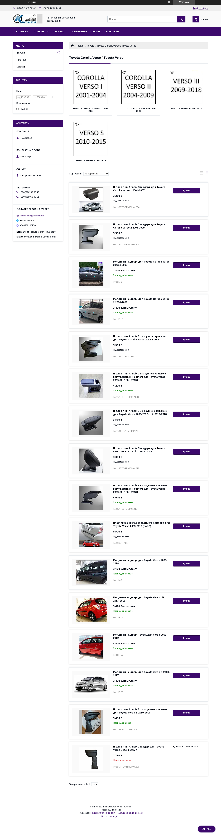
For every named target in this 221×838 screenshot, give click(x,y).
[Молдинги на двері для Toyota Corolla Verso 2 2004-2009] (91, 274)
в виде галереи (201, 173)
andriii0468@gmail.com (32, 215)
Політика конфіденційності (130, 813)
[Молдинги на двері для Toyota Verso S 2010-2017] (91, 684)
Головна (22, 31)
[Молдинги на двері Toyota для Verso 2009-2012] (91, 647)
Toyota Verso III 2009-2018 (186, 108)
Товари (39, 31)
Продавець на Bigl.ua (110, 810)
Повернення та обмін (85, 31)
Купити (186, 190)
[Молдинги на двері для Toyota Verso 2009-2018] (91, 572)
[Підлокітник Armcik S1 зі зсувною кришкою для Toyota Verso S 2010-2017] (91, 722)
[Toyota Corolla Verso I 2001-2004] (90, 87)
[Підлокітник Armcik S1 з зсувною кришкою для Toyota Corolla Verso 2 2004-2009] (91, 349)
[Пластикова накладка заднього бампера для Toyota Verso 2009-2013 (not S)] (91, 535)
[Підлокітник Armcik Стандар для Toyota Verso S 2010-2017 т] (91, 759)
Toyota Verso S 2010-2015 (91, 160)
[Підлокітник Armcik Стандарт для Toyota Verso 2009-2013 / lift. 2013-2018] (91, 460)
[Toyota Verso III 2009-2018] (186, 87)
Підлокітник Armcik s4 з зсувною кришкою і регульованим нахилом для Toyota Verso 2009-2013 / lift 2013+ (140, 377)
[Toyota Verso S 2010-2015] (90, 139)
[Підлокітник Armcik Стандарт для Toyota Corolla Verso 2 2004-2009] (91, 237)
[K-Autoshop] (27, 22)
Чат (209, 829)
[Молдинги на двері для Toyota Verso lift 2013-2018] (91, 610)
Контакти (112, 31)
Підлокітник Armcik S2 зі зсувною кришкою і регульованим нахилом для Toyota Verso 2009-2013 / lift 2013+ (140, 488)
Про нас (59, 31)
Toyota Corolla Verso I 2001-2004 (91, 109)
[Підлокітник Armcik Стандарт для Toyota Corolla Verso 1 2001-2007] (91, 199)
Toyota (90, 45)
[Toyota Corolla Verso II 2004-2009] (138, 87)
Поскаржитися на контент (102, 813)
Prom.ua (127, 807)
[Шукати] (181, 19)
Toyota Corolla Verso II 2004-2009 (138, 109)
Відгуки (21, 66)
